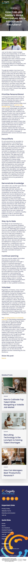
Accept (20, 560)
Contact (4, 536)
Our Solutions (6, 528)
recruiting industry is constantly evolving (12, 318)
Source (4, 358)
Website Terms (6, 511)
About (4, 525)
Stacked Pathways (7, 532)
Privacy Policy (6, 508)
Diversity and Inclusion (8, 513)
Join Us (4, 515)
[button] (25, 2)
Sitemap (21, 555)
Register (4, 539)
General (14, 8)
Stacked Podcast (7, 530)
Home (3, 523)
